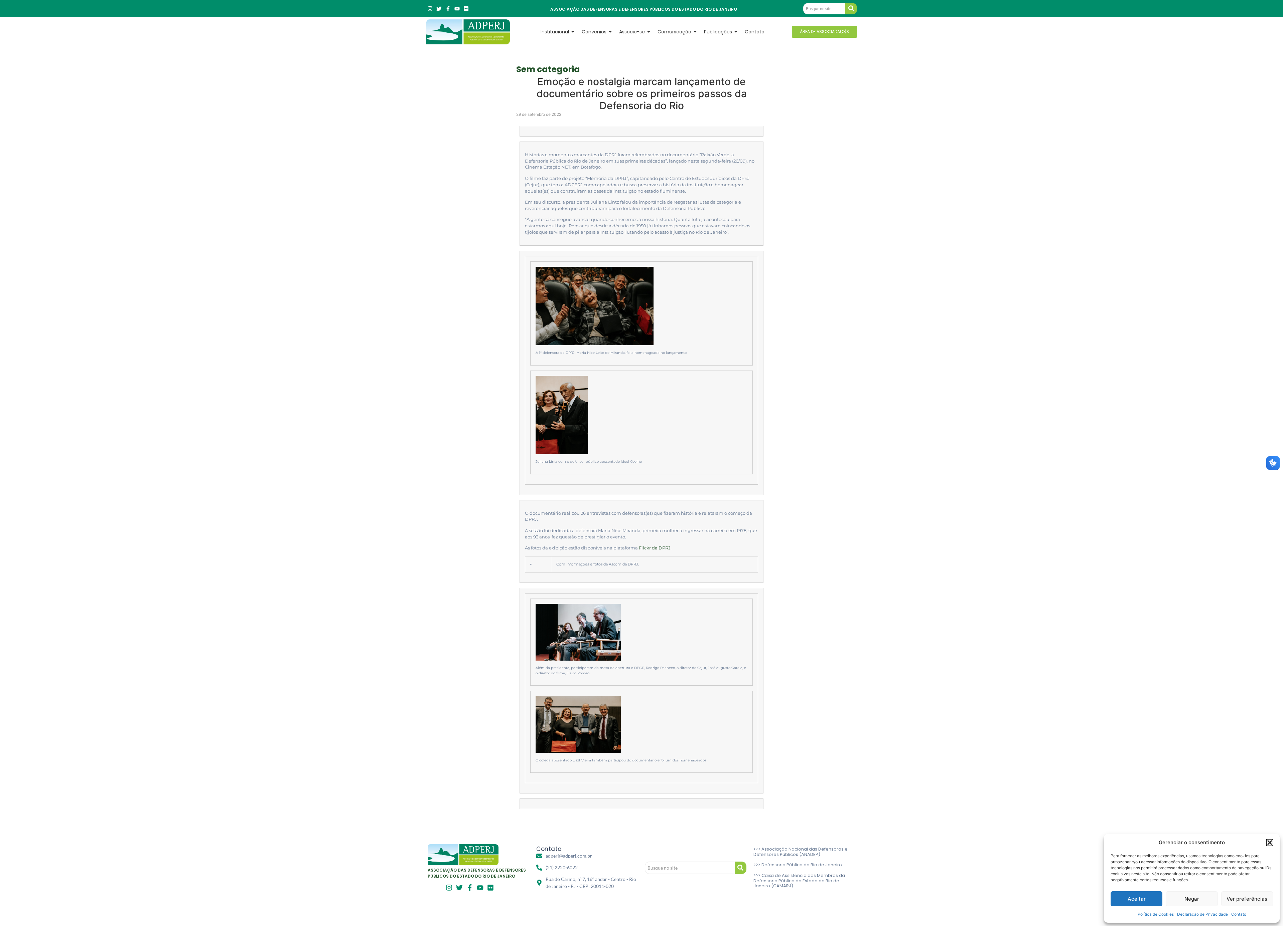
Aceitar (1137, 899)
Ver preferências (1247, 899)
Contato (1238, 914)
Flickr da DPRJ (655, 547)
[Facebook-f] (448, 8)
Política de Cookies (1156, 914)
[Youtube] (457, 8)
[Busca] (851, 8)
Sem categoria (548, 69)
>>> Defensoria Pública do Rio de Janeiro (797, 865)
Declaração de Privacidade (1202, 914)
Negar (1191, 899)
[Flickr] (466, 8)
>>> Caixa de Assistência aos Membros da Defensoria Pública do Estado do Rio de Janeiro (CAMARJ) (799, 880)
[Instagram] (430, 8)
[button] (1269, 842)
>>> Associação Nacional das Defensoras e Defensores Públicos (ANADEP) (800, 852)
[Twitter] (439, 8)
